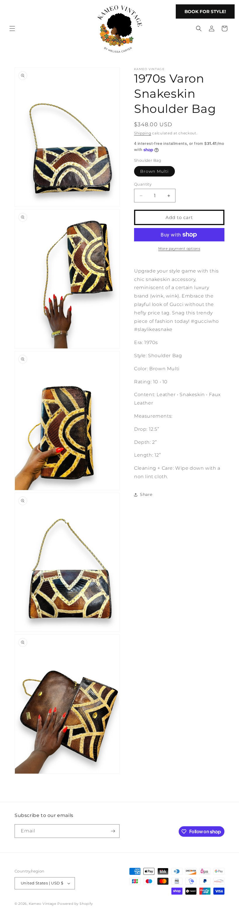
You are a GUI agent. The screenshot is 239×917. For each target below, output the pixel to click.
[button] (12, 28)
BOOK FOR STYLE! (205, 11)
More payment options (179, 248)
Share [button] (146, 494)
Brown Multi (154, 171)
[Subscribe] (112, 831)
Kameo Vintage (43, 904)
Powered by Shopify (75, 904)
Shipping (142, 133)
